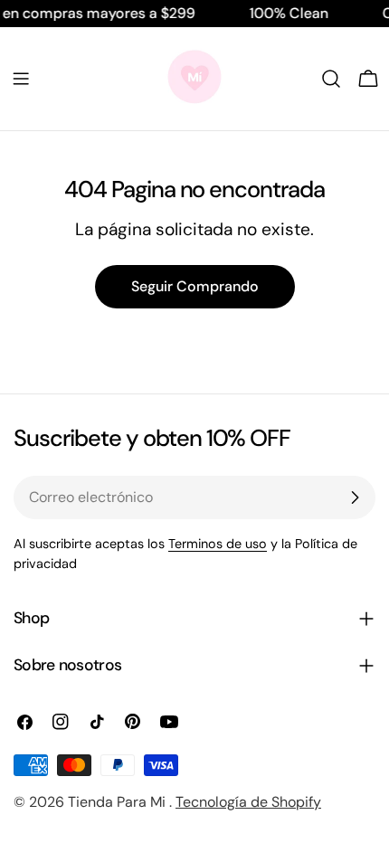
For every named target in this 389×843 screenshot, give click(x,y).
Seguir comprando (195, 286)
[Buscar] (331, 79)
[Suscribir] (355, 497)
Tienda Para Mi (118, 801)
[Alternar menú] (21, 79)
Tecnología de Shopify (248, 801)
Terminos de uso (217, 543)
